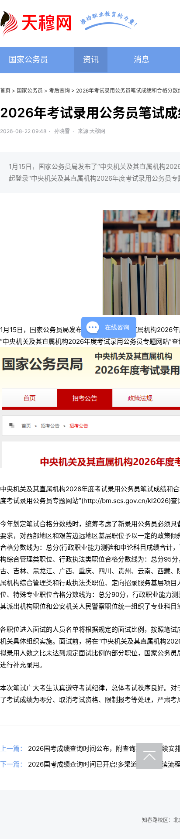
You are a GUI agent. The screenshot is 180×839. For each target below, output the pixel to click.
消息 (141, 59)
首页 (5, 90)
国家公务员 (28, 59)
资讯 (91, 59)
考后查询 (59, 90)
